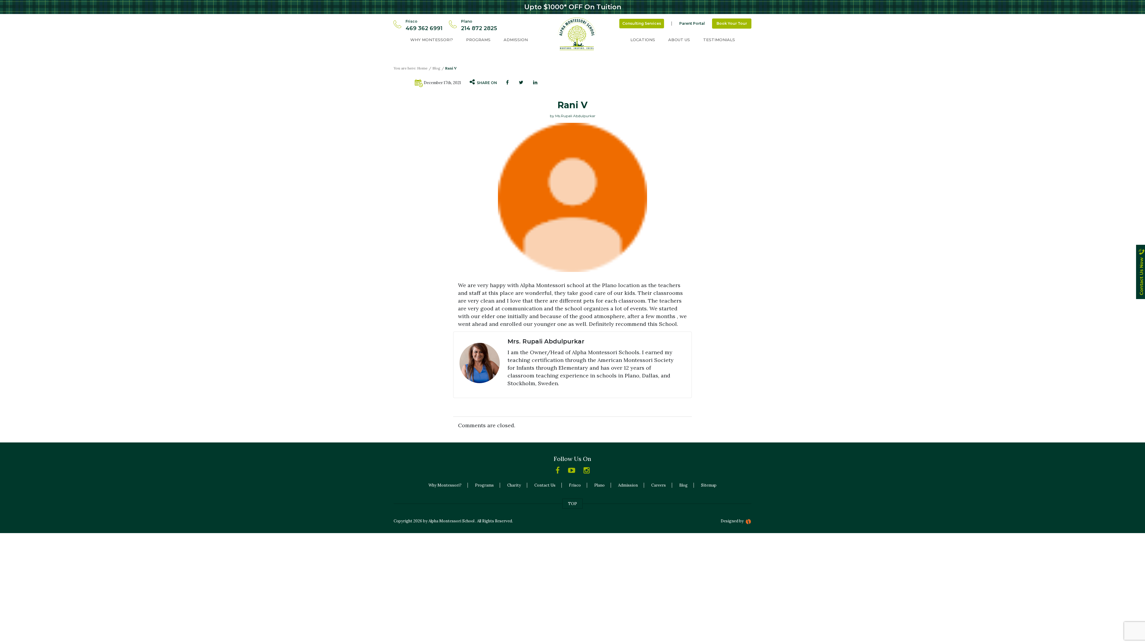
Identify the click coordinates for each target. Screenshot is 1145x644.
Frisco (575, 485)
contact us (1140, 277)
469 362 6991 (424, 28)
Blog (436, 68)
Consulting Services (641, 23)
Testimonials (719, 39)
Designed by (732, 521)
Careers (658, 485)
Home (422, 68)
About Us (679, 39)
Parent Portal (692, 23)
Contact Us (545, 485)
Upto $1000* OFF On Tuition (572, 7)
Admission (516, 39)
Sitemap (709, 485)
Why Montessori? (431, 39)
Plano (599, 485)
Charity (514, 485)
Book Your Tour (732, 23)
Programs (478, 39)
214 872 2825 (479, 28)
